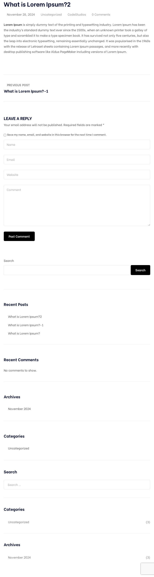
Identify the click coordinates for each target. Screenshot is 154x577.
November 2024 (19, 408)
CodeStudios (77, 14)
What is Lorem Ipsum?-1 (25, 325)
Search (9, 260)
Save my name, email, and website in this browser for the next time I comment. (56, 134)
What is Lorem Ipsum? (24, 333)
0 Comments (101, 14)
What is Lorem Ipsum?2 (25, 316)
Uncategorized (51, 14)
